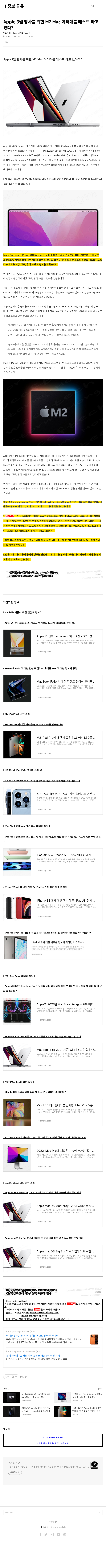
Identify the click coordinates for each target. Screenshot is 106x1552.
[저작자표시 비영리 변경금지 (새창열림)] (23, 1377)
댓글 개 (6, 1429)
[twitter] (45, 1535)
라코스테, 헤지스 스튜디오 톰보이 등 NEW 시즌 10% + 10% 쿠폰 (36, 1359)
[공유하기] (12, 1377)
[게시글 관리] (16, 1377)
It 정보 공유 (13, 6)
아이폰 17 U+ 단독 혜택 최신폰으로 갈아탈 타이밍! (32, 1335)
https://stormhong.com (34, 1315)
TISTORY (53, 1522)
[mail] (64, 1535)
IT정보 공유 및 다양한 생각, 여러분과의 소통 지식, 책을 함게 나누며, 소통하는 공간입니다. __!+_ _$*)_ (48, 1466)
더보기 (100, 1388)
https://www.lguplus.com (17, 1331)
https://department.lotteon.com (20, 1351)
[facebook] (40, 1535)
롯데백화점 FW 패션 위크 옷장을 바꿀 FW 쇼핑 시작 (33, 1355)
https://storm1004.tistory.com (42, 1312)
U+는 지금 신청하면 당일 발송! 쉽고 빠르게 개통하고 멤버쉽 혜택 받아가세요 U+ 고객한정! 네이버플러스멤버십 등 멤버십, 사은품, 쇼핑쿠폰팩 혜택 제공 (43, 1341)
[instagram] (52, 1535)
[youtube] (58, 1535)
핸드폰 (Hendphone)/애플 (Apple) (16, 32)
